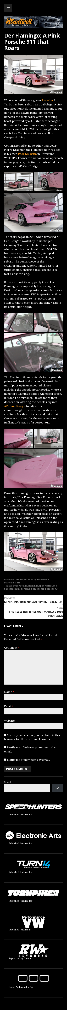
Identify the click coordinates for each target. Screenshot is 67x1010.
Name (9, 692)
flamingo (33, 585)
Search (7, 782)
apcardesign (20, 585)
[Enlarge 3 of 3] (58, 197)
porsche (25, 588)
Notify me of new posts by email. (28, 759)
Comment (11, 647)
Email (8, 706)
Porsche (47, 100)
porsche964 (52, 588)
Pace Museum (27, 154)
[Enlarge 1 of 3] (28, 176)
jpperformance (48, 585)
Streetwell (43, 579)
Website (9, 720)
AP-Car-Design (14, 406)
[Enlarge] (58, 536)
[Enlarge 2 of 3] (58, 176)
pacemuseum (12, 588)
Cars (17, 582)
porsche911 (37, 588)
